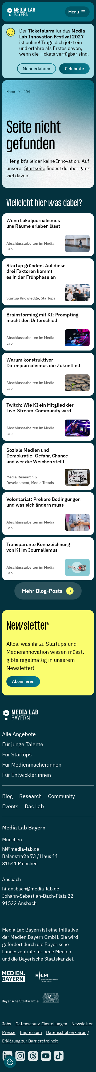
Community (61, 796)
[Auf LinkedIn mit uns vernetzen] (7, 1056)
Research (30, 796)
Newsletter (27, 626)
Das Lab (34, 806)
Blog (7, 796)
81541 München (20, 863)
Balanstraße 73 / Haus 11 (30, 856)
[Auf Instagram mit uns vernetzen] (20, 1056)
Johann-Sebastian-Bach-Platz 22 (37, 896)
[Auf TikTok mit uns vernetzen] (58, 1056)
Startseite (34, 168)
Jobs (6, 1023)
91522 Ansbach (19, 903)
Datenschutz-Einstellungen (41, 1023)
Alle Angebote (19, 734)
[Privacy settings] (10, 1062)
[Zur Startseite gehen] (21, 12)
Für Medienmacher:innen (31, 764)
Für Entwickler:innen (26, 774)
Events (10, 806)
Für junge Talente (22, 744)
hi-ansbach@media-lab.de (30, 889)
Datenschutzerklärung (67, 1032)
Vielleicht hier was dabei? (44, 203)
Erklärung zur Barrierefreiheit (30, 1041)
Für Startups (17, 754)
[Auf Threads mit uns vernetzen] (33, 1056)
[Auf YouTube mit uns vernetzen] (46, 1056)
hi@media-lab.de (20, 849)
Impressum (31, 1032)
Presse (8, 1032)
